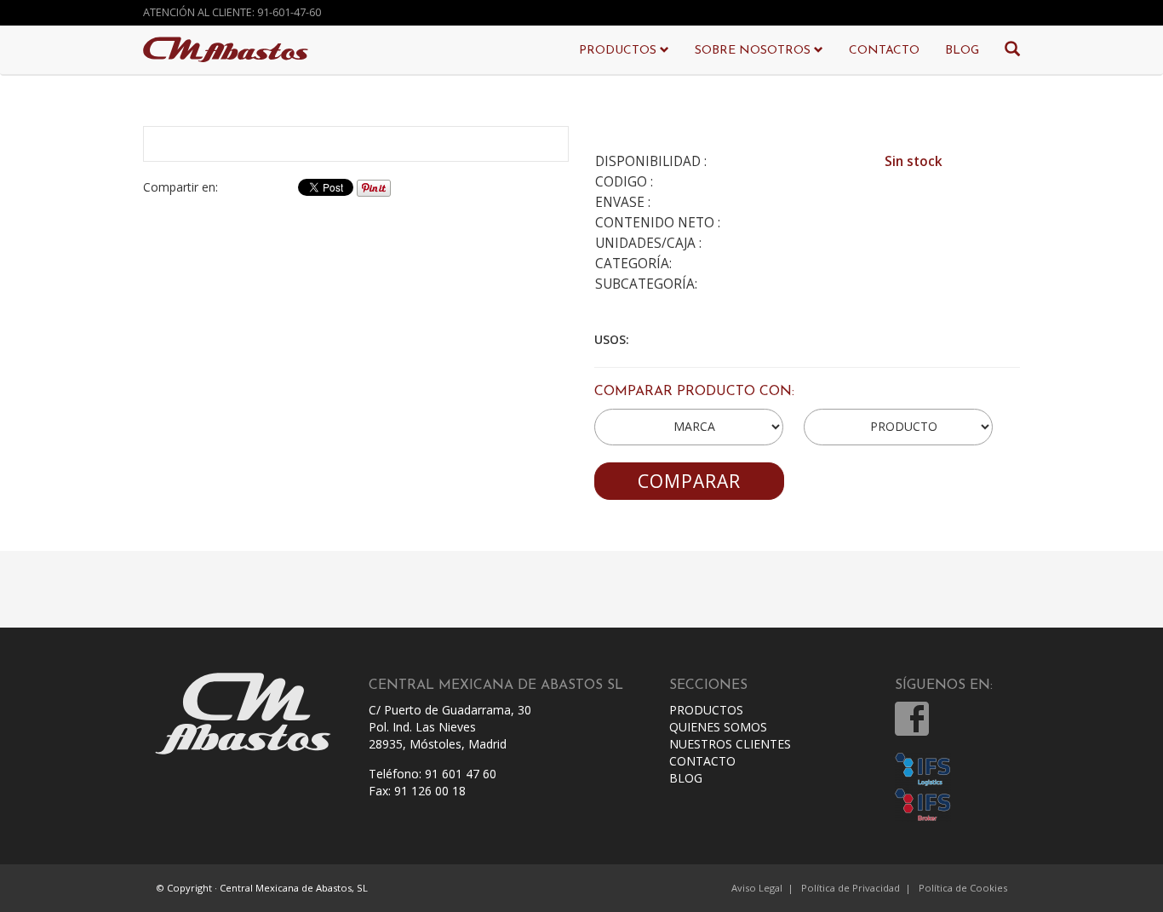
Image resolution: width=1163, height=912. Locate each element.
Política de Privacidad (850, 887)
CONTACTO (884, 50)
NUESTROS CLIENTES (730, 744)
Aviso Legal (756, 887)
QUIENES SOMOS (718, 727)
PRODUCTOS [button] (619, 50)
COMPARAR (689, 481)
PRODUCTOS (706, 710)
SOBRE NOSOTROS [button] (754, 50)
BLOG (962, 50)
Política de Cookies (963, 887)
